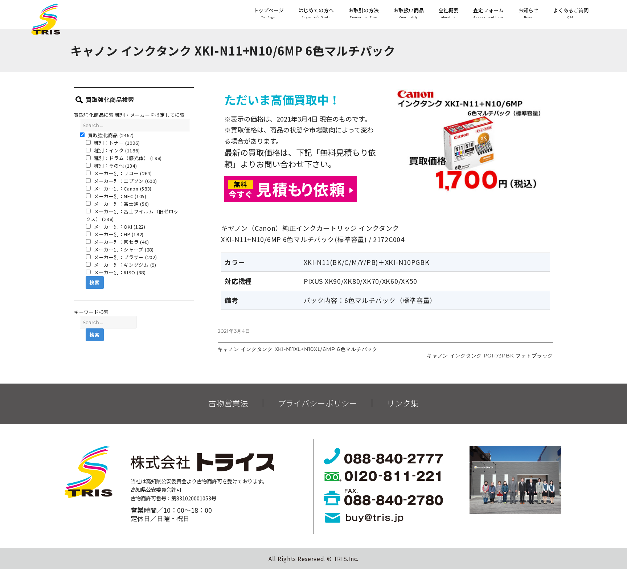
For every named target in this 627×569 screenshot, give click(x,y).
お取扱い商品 (408, 13)
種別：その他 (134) (115, 165)
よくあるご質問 (571, 13)
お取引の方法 (363, 13)
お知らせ (528, 13)
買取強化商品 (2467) (110, 135)
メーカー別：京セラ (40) (121, 241)
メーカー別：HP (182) (118, 234)
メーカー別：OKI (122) (119, 226)
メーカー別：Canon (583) (122, 188)
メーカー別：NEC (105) (120, 196)
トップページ (268, 13)
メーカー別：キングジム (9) (124, 264)
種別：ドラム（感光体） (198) (127, 158)
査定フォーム (488, 13)
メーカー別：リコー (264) (122, 173)
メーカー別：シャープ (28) (123, 249)
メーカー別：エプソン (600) (125, 180)
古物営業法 (228, 403)
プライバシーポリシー (317, 403)
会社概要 (448, 13)
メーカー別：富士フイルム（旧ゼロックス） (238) (132, 215)
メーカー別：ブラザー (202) (125, 257)
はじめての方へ (316, 13)
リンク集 (403, 403)
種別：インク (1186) (116, 150)
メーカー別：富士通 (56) (121, 203)
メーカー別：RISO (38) (119, 272)
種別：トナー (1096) (116, 142)
